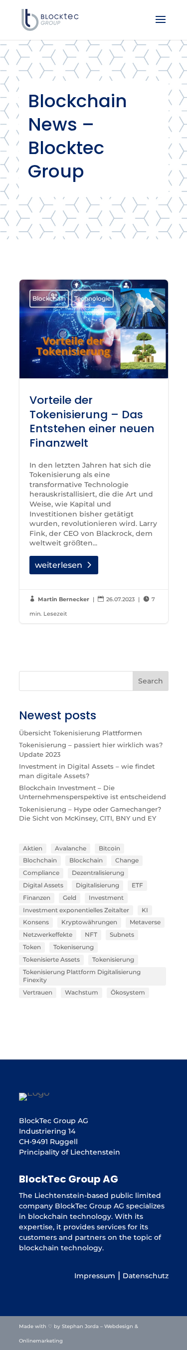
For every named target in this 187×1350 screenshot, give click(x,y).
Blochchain (40, 860)
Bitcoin (109, 848)
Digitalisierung (97, 885)
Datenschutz (146, 1275)
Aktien (32, 848)
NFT (91, 934)
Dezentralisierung (98, 872)
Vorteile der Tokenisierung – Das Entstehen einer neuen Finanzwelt (93, 452)
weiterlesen (58, 565)
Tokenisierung (113, 959)
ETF (137, 885)
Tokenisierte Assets (51, 959)
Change (127, 860)
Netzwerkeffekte (47, 934)
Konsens (36, 922)
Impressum (94, 1275)
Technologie (92, 298)
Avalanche (70, 848)
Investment (106, 897)
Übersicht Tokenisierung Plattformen (80, 733)
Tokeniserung (73, 947)
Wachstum (81, 992)
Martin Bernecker (63, 599)
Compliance (41, 872)
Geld (69, 897)
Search (150, 680)
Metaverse (145, 922)
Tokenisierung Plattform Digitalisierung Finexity (82, 976)
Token (32, 947)
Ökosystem (128, 992)
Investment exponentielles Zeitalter (76, 910)
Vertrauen (37, 992)
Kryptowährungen (89, 922)
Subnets (122, 934)
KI (145, 910)
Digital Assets (43, 885)
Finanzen (36, 897)
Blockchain (49, 298)
